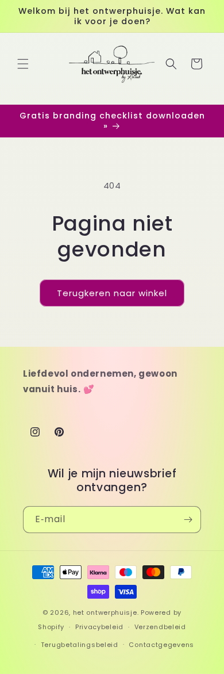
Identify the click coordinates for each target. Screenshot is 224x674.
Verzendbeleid (160, 626)
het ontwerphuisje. (106, 612)
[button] (23, 63)
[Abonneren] (187, 519)
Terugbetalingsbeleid (79, 644)
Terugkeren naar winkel (112, 293)
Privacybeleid (99, 626)
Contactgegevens (161, 644)
